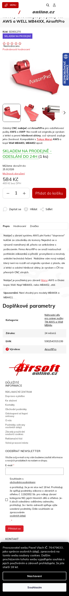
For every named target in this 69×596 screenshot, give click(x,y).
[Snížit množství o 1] (8, 194)
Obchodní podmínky (16, 409)
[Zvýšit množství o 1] (24, 194)
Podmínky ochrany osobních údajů (15, 426)
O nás (8, 420)
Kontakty (10, 405)
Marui (44, 280)
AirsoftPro (50, 349)
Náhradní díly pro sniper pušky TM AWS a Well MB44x (54, 320)
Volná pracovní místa (16, 443)
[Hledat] (48, 5)
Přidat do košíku (49, 193)
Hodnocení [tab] (19, 226)
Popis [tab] (6, 226)
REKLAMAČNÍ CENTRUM (18, 392)
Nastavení (34, 576)
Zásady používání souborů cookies (15, 433)
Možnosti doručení (14, 173)
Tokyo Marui (44, 139)
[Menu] (10, 5)
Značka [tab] (34, 226)
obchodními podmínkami (22, 482)
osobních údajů (18, 515)
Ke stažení (11, 400)
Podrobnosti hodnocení (16, 49)
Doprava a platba (15, 396)
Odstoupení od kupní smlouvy (16, 414)
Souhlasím (34, 587)
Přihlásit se (14, 528)
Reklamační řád (13, 438)
